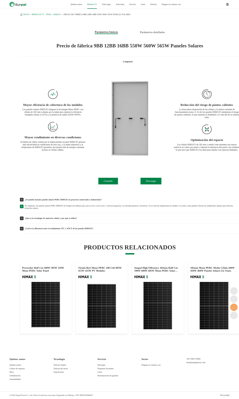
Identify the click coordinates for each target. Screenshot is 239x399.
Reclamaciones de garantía (108, 375)
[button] (99, 122)
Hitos (12, 372)
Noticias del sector (61, 368)
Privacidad (224, 395)
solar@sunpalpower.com (195, 362)
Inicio (26, 14)
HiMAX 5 (57, 14)
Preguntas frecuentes (106, 368)
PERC (48, 14)
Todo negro (106, 4)
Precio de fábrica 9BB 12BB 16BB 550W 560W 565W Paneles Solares (97, 14)
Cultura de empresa (17, 368)
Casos (143, 4)
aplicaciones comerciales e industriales (101, 206)
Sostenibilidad (15, 379)
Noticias (153, 4)
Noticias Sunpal (60, 365)
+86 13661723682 (193, 359)
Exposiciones (59, 372)
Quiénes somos (15, 365)
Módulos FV (92, 4)
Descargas (101, 365)
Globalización (15, 375)
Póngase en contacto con (171, 4)
